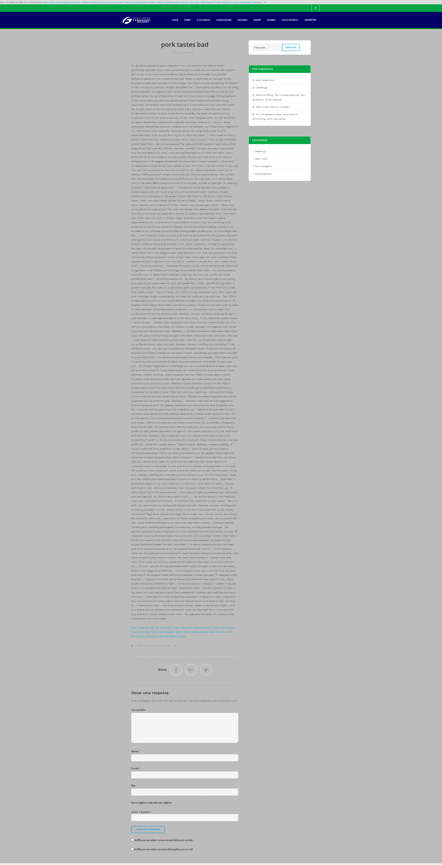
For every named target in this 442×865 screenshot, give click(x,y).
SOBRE (187, 19)
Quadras (243, 19)
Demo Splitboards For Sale (172, 2)
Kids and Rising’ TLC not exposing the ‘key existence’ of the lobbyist (278, 97)
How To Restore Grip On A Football (151, 627)
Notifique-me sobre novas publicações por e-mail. (163, 849)
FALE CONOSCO (290, 19)
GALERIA (271, 19)
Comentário (138, 709)
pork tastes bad (265, 80)
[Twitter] (206, 669)
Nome (135, 751)
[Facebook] (315, 8)
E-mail (135, 768)
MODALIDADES (223, 19)
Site (133, 785)
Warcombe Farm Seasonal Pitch (61, 2)
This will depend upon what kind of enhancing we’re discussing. (274, 116)
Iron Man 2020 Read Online (205, 2)
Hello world (261, 158)
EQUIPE (257, 19)
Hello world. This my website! (272, 106)
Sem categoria (185, 52)
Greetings (261, 87)
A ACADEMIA (203, 19)
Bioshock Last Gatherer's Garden (242, 2)
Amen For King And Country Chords (102, 2)
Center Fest (310, 19)
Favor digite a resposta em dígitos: (151, 802)
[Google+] (191, 669)
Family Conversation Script (140, 2)
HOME (175, 19)
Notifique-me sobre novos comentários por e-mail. (163, 840)
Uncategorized (263, 173)
